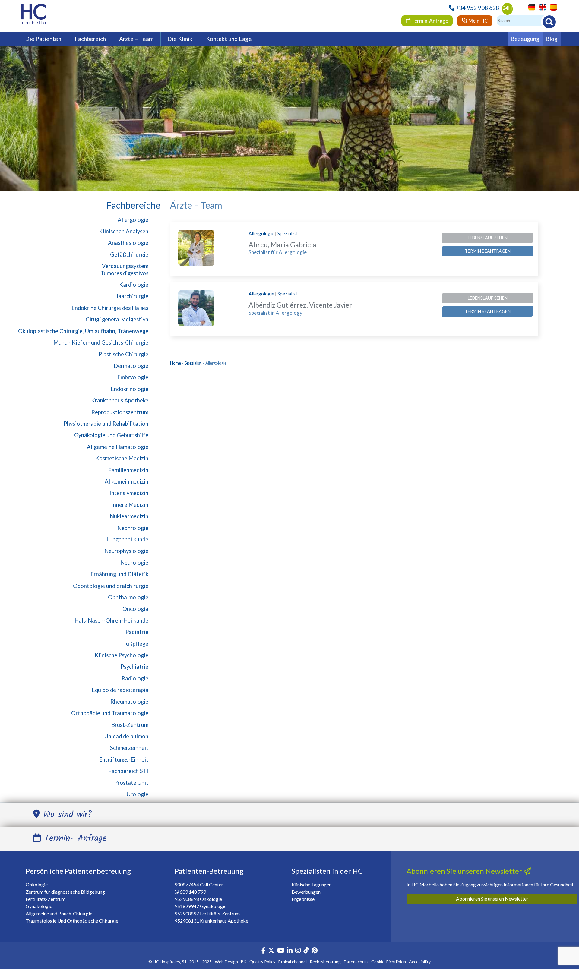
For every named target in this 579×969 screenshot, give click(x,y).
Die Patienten (43, 38)
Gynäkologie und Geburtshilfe (111, 435)
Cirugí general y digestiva (117, 319)
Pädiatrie (136, 632)
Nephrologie (132, 528)
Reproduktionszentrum (119, 412)
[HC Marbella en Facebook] (263, 951)
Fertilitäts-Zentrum (45, 899)
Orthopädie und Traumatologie (109, 713)
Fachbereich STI (128, 771)
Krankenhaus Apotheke (119, 400)
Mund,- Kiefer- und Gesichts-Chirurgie (100, 342)
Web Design (226, 961)
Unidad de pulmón (126, 736)
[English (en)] (541, 6)
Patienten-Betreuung (209, 870)
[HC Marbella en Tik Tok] (306, 951)
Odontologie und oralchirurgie (110, 585)
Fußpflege (135, 643)
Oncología (135, 608)
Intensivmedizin (128, 493)
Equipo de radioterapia (120, 690)
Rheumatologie (129, 701)
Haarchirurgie (131, 296)
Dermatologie (131, 365)
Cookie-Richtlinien (388, 961)
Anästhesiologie (128, 242)
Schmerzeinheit (129, 747)
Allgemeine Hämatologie (117, 446)
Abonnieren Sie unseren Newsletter (492, 898)
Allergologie (133, 219)
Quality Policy (262, 961)
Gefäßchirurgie (129, 254)
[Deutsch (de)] (530, 6)
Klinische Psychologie (121, 655)
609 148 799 (193, 892)
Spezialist (287, 233)
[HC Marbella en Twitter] (271, 951)
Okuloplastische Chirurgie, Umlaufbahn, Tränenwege (83, 331)
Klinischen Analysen (123, 231)
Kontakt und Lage (229, 38)
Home (175, 363)
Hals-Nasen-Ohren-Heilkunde (111, 620)
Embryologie (132, 377)
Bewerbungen (306, 892)
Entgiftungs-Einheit (123, 759)
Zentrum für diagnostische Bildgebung (65, 892)
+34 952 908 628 (477, 7)
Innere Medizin (129, 504)
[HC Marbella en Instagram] (298, 951)
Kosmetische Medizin (121, 458)
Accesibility (420, 961)
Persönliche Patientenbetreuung (78, 870)
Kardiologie (133, 284)
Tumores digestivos (124, 273)
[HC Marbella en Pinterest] (314, 951)
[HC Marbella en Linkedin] (289, 951)
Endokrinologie (129, 389)
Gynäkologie (39, 906)
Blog (552, 38)
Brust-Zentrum (129, 724)
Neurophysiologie (126, 551)
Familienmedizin (128, 470)
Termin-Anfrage (429, 20)
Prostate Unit (131, 782)
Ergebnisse (303, 899)
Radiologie (135, 678)
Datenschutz (356, 961)
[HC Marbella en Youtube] (280, 951)
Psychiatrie (134, 666)
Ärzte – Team (136, 38)
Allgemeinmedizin (126, 481)
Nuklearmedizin (129, 516)
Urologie (137, 794)
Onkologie (37, 884)
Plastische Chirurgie (123, 354)
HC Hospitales (166, 961)
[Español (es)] (552, 6)
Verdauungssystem (125, 266)
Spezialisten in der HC (327, 870)
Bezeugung (525, 38)
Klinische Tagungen (311, 884)
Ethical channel (292, 961)
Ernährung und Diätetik (119, 574)
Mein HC (477, 20)
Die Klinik (179, 38)
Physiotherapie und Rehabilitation (106, 423)
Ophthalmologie (128, 597)
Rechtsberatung (326, 961)
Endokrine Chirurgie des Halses (109, 308)
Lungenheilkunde (127, 539)
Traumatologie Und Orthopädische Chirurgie (72, 920)
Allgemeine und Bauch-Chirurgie (59, 913)
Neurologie (134, 562)
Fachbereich (90, 38)
